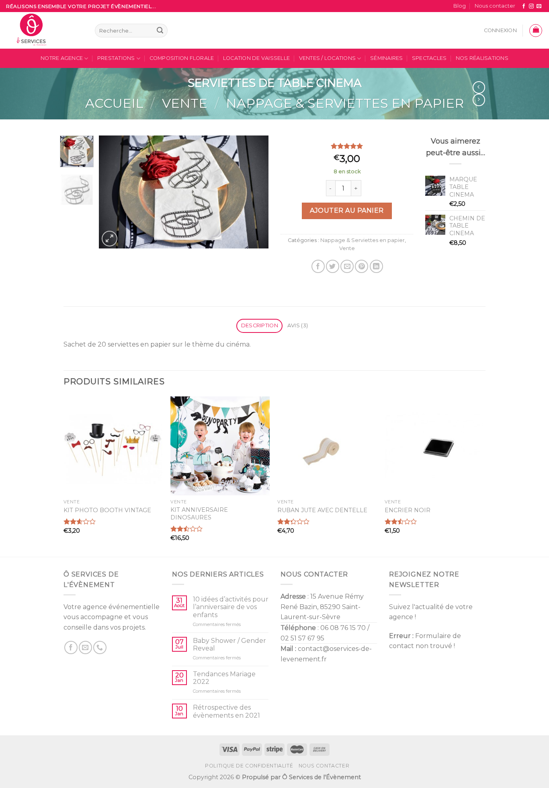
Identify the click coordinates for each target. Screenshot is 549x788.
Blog (459, 6)
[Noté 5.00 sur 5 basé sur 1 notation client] (347, 146)
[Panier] (535, 30)
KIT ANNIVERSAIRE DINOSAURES (199, 513)
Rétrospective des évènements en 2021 (226, 711)
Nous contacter (495, 6)
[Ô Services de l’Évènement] (44, 30)
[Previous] (112, 192)
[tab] (259, 326)
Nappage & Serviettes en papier (345, 103)
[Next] (255, 192)
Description (259, 325)
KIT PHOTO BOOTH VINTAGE (107, 510)
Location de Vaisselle (256, 58)
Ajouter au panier (346, 210)
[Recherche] (160, 30)
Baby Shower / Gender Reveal (229, 644)
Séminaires (386, 58)
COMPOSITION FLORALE (182, 58)
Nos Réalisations (482, 58)
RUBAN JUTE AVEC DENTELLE (322, 510)
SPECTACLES (429, 58)
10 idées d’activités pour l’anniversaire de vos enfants (230, 606)
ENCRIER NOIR (407, 510)
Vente (184, 103)
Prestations (116, 58)
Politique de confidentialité (249, 766)
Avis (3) (297, 325)
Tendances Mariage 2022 (224, 677)
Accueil (114, 103)
